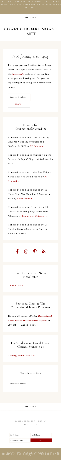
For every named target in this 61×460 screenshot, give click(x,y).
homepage (18, 74)
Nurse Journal (25, 198)
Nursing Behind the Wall (21, 355)
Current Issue (15, 285)
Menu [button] (33, 18)
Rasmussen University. (34, 216)
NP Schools (36, 146)
